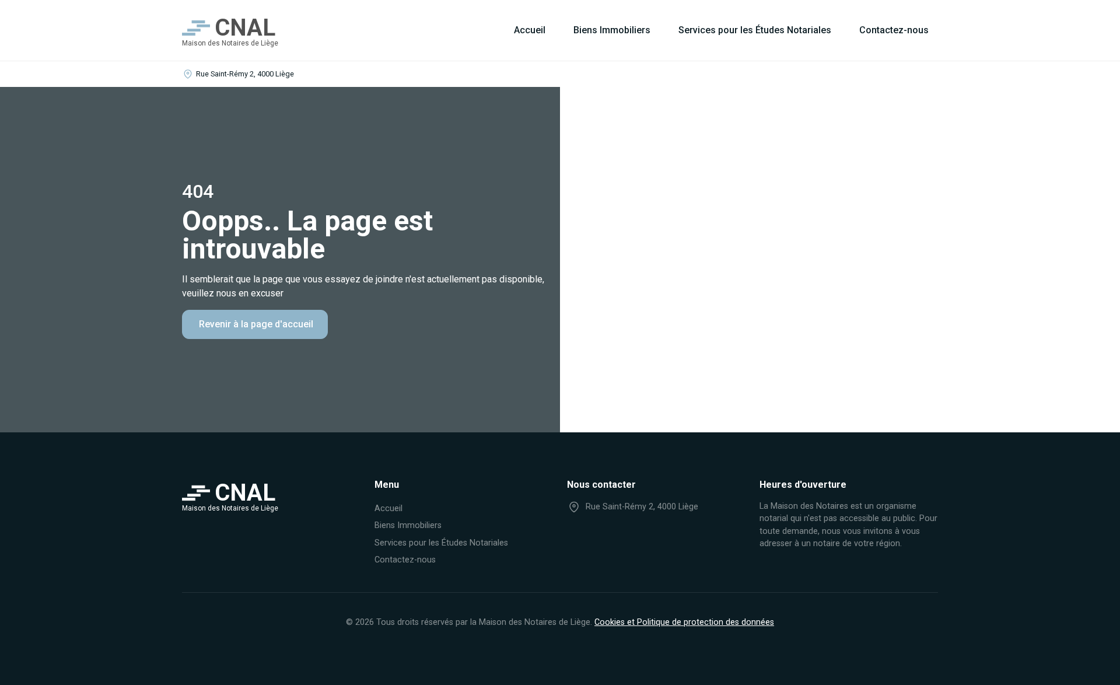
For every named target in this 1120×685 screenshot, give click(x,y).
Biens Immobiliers (611, 30)
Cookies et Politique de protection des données (684, 622)
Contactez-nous (894, 30)
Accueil (529, 30)
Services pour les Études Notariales (754, 30)
